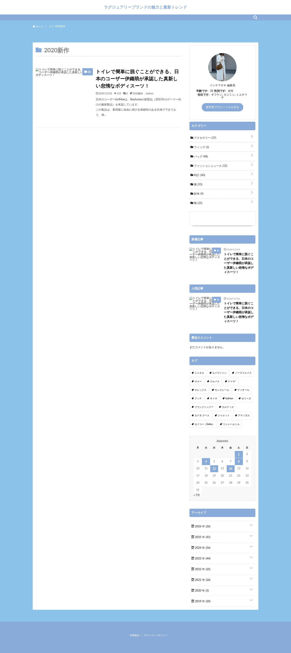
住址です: (203, 94)
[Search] (255, 17)
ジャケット (224, 415)
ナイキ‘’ (232, 381)
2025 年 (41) (202, 537)
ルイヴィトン (219, 373)
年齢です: (202, 91)
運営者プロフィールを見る (222, 107)
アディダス (244, 415)
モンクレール (222, 390)
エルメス (215, 381)
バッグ (200, 156)
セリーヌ (246, 398)
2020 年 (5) (201, 590)
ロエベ (198, 381)
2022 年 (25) (202, 569)
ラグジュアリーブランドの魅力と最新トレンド (145, 7)
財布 (198, 193)
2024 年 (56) (202, 548)
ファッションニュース (210, 166)
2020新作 (138, 93)
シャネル (199, 373)
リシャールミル (231, 424)
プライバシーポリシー (155, 635)
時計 (199, 175)
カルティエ (228, 407)
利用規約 (134, 635)
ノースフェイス (243, 373)
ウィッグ (201, 147)
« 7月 (197, 495)
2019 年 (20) (202, 601)
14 (230, 468)
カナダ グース (202, 415)
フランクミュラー (204, 407)
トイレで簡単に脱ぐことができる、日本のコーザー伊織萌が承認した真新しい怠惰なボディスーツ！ (137, 78)
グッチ (198, 398)
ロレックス (200, 390)
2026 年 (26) (202, 526)
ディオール (243, 390)
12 (214, 468)
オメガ (213, 398)
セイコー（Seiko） (205, 424)
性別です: (220, 91)
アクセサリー (204, 138)
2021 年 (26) (202, 580)
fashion (150, 93)
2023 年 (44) (202, 558)
